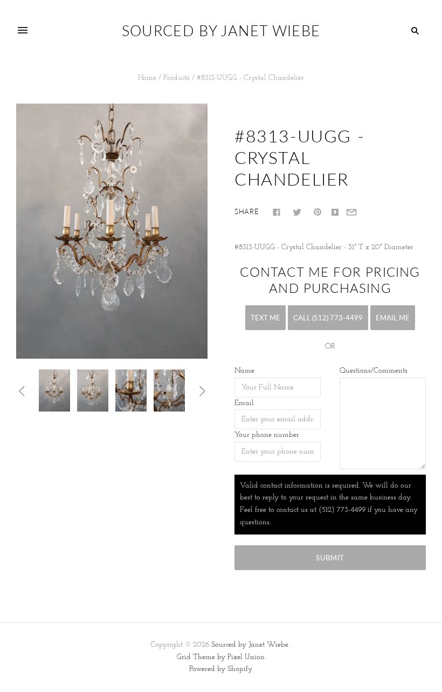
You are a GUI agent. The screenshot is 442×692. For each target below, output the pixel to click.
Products (176, 78)
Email (244, 403)
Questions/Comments (374, 371)
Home (147, 78)
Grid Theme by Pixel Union (221, 657)
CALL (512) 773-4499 (328, 317)
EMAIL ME (393, 317)
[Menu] (22, 31)
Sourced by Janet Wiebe (249, 645)
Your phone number (266, 435)
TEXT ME (265, 317)
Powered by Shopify (220, 669)
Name (244, 371)
